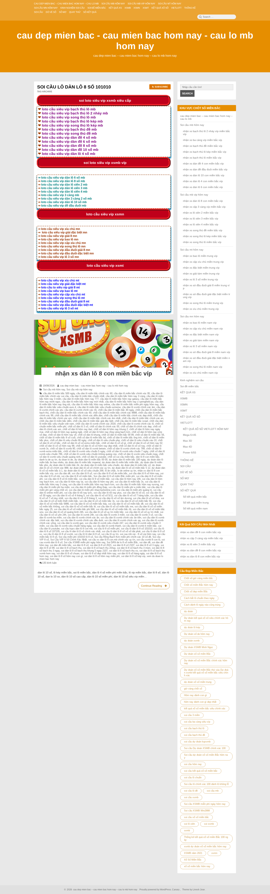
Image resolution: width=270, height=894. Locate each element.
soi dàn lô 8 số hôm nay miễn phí (102, 556)
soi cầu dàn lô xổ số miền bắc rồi (113, 509)
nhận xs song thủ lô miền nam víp (202, 366)
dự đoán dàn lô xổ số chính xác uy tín (90, 467)
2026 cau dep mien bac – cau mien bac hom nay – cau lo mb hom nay (101, 889)
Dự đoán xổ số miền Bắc (197, 653)
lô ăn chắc (110, 470)
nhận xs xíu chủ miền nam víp (200, 372)
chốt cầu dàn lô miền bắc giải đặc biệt (93, 421)
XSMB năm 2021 (193, 853)
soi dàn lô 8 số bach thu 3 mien (133, 548)
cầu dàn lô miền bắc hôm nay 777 (81, 399)
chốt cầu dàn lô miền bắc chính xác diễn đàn (78, 415)
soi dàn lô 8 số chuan (68, 553)
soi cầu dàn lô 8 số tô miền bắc (61, 479)
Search (187, 93)
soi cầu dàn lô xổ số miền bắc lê (78, 506)
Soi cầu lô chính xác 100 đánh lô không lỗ (206, 784)
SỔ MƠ (184, 478)
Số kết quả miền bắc (195, 496)
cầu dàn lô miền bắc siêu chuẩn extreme (99, 407)
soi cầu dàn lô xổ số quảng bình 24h (64, 512)
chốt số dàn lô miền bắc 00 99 (118, 434)
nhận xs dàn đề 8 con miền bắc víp (200, 550)
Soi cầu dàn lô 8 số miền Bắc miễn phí (114, 476)
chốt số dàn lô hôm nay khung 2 (111, 429)
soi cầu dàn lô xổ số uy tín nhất (142, 512)
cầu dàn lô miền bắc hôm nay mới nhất (83, 401)
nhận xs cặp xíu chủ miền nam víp (203, 328)
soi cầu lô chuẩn (192, 777)
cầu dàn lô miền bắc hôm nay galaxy (119, 399)
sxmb (187, 830)
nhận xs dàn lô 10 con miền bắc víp (203, 175)
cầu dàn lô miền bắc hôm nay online (91, 404)
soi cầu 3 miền (192, 715)
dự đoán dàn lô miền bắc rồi (64, 465)
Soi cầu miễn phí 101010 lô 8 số (76, 536)
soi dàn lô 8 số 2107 (123, 545)
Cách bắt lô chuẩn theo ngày (199, 598)
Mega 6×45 (189, 434)
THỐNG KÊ (187, 460)
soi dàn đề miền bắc (60, 545)
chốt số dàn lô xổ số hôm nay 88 (56, 445)
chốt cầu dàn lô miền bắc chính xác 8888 (115, 412)
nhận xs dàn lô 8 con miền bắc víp (103, 373)
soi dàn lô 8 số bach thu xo (123, 550)
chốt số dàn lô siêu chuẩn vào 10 (138, 440)
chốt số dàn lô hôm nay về (62, 434)
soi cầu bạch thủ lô (194, 728)
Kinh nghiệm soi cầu (192, 380)
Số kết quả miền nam (195, 508)
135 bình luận (49, 562)
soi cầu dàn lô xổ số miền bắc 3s (97, 501)
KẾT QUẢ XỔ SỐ (190, 416)
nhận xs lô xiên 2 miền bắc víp (200, 212)
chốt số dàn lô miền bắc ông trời (124, 437)
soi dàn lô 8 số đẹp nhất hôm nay (98, 553)
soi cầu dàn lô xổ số (134, 492)
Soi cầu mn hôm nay (192, 316)
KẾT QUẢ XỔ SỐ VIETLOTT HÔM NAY (206, 429)
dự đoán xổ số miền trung (197, 682)
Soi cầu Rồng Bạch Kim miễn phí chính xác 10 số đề (122, 536)
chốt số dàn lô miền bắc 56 (149, 434)
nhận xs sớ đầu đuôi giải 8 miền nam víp (206, 352)
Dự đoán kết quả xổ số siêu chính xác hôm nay (206, 619)
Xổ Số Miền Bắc (192, 859)
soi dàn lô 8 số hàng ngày (131, 553)
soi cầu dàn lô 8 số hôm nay (144, 473)
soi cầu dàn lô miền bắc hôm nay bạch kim (91, 484)
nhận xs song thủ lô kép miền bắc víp (204, 236)
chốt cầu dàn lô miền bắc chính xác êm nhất (96, 418)
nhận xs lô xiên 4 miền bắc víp (200, 224)
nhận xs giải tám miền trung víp (201, 273)
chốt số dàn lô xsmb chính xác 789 (126, 448)
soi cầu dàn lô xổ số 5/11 (99, 495)
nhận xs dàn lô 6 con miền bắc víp (203, 187)
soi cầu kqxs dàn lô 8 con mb (77, 528)
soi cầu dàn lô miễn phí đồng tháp (89, 487)
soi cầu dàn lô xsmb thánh (107, 525)
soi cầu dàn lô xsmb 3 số (139, 514)
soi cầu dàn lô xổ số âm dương (115, 498)
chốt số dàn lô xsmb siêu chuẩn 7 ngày (127, 451)
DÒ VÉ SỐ (186, 472)
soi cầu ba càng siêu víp (197, 721)
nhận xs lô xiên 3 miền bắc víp (200, 218)
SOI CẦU (185, 466)
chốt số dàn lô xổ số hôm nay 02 (144, 443)
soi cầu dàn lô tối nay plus (108, 492)
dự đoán (188, 611)
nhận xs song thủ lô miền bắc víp (202, 242)
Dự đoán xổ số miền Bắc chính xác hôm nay (205, 662)
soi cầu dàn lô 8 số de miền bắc (110, 473)
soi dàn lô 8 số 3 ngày (147, 545)
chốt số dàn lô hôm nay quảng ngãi (63, 432)
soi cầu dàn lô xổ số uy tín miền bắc (104, 512)
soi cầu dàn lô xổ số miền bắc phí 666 (74, 509)
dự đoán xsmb (191, 640)
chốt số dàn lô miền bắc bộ (91, 437)
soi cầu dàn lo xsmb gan (70, 523)
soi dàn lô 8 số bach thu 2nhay (99, 548)
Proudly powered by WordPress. (155, 889)
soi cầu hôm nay (193, 764)
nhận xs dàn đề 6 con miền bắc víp (200, 532)
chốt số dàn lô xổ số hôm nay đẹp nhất (96, 445)
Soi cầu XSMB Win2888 (197, 810)
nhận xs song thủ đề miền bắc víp (202, 230)
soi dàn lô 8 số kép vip (133, 556)
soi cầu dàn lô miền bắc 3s (129, 481)
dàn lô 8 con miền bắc (147, 456)
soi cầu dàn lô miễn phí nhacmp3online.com (92, 490)
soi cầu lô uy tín (109, 534)
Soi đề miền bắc (189, 386)
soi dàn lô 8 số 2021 (100, 545)
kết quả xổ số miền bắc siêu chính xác (204, 708)
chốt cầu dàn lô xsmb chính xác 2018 (95, 423)
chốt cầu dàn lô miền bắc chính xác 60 (70, 412)
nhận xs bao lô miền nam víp (200, 322)
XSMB (183, 398)
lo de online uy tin (126, 470)
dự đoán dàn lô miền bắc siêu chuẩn (100, 465)
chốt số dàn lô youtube (94, 456)
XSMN (184, 404)
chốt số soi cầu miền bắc (121, 456)
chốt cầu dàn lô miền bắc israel (131, 421)
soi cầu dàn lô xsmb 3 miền (110, 514)
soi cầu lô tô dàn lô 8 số (87, 534)
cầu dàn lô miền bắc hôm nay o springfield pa (129, 401)
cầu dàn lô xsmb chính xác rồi (80, 410)
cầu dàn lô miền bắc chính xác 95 (132, 393)
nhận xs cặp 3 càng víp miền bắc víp (204, 206)
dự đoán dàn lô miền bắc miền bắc (120, 462)
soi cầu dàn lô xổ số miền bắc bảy (88, 503)
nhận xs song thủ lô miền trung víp (203, 302)
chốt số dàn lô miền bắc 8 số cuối (57, 437)
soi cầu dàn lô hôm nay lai (69, 481)
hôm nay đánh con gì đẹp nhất (200, 701)
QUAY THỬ (187, 484)
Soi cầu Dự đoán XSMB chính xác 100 (205, 748)
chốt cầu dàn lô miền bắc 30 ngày (116, 410)
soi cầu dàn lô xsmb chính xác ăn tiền (121, 517)
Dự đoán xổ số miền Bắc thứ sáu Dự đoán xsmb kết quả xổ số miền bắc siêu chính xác (206, 672)
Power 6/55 (189, 452)
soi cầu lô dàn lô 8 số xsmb (58, 534)
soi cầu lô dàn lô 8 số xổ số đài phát (121, 531)
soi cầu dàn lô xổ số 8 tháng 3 (81, 498)
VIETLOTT (186, 422)
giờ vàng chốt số (193, 688)
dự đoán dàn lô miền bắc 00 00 (90, 459)
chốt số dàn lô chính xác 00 (104, 426)
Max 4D (187, 446)
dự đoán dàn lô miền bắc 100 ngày (127, 459)
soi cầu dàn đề (62, 473)
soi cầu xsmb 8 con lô (148, 539)
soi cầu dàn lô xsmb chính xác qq (123, 520)
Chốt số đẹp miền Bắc (196, 591)
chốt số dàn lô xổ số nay (132, 445)
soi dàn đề (144, 542)
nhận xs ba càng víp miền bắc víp (202, 140)
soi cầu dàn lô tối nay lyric (78, 492)
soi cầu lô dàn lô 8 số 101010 (136, 528)
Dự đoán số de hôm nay (197, 634)
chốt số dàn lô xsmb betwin (91, 448)
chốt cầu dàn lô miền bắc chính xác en (142, 418)
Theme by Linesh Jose (194, 889)
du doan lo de (66, 459)
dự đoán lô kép (192, 627)
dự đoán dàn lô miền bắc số (136, 465)
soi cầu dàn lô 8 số (82, 473)
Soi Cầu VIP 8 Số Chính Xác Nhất (68, 539)
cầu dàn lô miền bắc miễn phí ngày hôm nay (135, 404)
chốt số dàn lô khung (89, 434)
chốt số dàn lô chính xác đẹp (136, 426)
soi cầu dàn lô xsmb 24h (81, 514)
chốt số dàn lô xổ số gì (114, 443)
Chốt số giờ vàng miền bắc (198, 578)
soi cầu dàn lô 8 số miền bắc (76, 476)
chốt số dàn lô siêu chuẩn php (104, 440)
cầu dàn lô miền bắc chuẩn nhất (87, 396)
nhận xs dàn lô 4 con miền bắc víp (203, 181)
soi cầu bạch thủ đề (194, 735)
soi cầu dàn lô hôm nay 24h (126, 479)
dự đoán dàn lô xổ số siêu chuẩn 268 (83, 470)
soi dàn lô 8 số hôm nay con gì (66, 556)
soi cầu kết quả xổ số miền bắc (200, 770)
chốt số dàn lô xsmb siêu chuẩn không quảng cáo (90, 454)
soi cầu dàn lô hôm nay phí (99, 481)
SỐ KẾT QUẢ (188, 490)
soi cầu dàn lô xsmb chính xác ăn (81, 517)
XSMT (183, 410)
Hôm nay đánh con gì (195, 695)
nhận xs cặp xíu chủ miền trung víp (203, 261)
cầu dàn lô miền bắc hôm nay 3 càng (125, 396)
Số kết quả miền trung (196, 502)
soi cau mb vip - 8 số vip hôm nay (138, 534)
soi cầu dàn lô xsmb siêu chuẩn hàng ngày (68, 525)
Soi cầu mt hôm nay (191, 249)
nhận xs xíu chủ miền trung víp (201, 308)
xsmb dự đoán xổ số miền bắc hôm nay (205, 846)
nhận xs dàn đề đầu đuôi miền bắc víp (205, 169)
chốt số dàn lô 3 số (78, 426)
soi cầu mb (213, 790)
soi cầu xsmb (191, 797)
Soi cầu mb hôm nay (54, 389)
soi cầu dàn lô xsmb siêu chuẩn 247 (104, 523)
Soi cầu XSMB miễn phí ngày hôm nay (84, 542)
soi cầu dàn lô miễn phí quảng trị (134, 490)
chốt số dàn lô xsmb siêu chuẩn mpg (137, 454)
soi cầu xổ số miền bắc (196, 817)
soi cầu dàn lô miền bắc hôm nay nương (137, 484)
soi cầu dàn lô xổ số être (146, 498)
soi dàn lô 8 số (81, 545)
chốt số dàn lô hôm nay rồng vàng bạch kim (107, 432)
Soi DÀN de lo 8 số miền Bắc (122, 542)
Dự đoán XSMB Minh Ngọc (198, 647)
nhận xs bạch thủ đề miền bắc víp (202, 145)
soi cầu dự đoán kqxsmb (197, 741)
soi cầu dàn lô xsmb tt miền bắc (140, 525)
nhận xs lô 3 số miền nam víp (200, 346)
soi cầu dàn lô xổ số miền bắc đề (125, 503)
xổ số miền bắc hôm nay (197, 866)
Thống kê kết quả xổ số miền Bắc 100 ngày (206, 838)
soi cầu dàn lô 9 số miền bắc (94, 479)
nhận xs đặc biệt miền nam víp (201, 334)
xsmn (214, 853)
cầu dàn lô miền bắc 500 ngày (59, 393)
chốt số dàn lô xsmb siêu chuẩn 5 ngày (84, 451)
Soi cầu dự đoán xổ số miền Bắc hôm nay (206, 756)
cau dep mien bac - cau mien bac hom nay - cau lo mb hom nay (94, 385)
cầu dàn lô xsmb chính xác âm (138, 407)
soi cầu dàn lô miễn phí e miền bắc (127, 487)
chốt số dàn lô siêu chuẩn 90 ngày (68, 440)
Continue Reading (155, 586)
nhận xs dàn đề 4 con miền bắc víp (203, 163)
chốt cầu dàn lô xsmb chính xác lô (135, 423)
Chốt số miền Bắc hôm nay (198, 584)
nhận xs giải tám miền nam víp (201, 340)
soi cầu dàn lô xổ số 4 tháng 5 (69, 495)
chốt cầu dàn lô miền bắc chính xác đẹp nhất (128, 415)
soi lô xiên (189, 823)
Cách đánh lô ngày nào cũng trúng (202, 604)
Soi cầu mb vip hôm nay (79, 389)
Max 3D (187, 440)
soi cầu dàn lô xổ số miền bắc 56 (134, 501)
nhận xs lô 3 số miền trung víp (200, 279)
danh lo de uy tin (48, 459)
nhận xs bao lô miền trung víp (200, 255)
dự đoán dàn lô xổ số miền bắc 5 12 (131, 467)
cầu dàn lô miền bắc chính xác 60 (94, 393)
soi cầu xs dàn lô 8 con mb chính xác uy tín (111, 539)
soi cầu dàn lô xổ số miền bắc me (115, 506)
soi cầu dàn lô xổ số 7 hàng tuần (131, 495)
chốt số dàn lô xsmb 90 (62, 448)
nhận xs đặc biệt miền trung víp (201, 267)
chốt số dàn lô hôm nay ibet (77, 429)
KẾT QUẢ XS (187, 392)
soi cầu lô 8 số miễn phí (107, 528)
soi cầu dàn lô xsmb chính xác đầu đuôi (82, 520)
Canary (176, 889)
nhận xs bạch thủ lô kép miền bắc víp (204, 151)
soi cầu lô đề (191, 790)
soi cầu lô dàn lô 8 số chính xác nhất (80, 531)
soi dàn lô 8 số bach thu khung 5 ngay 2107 (84, 550)
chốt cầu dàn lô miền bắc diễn (55, 421)
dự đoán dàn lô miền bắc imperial (82, 462)
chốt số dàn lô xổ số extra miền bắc (81, 443)
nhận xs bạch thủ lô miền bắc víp (202, 157)
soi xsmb (209, 823)
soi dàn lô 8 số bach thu (69, 548)
